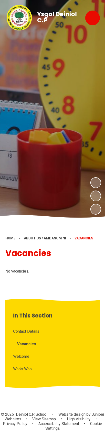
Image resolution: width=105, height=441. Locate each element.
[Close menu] (92, 18)
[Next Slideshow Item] (95, 182)
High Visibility (79, 419)
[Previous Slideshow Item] (95, 196)
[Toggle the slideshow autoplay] (95, 209)
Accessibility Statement (58, 423)
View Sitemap (44, 419)
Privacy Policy (15, 423)
